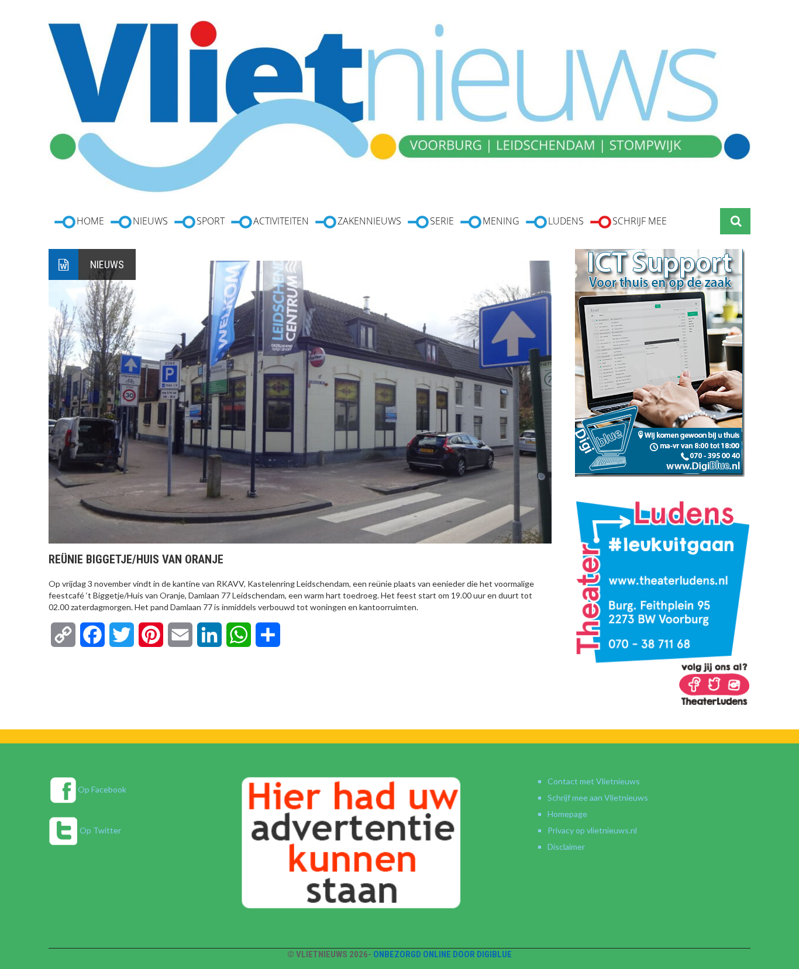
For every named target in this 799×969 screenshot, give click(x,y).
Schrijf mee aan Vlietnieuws (597, 797)
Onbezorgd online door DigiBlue (442, 954)
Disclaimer (566, 847)
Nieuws (107, 264)
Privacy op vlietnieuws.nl (592, 830)
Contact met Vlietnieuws (593, 781)
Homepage (567, 814)
